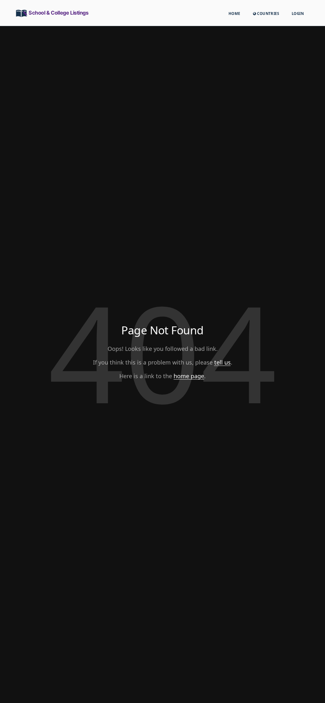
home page (189, 376)
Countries (267, 13)
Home (234, 13)
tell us (222, 362)
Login (298, 13)
